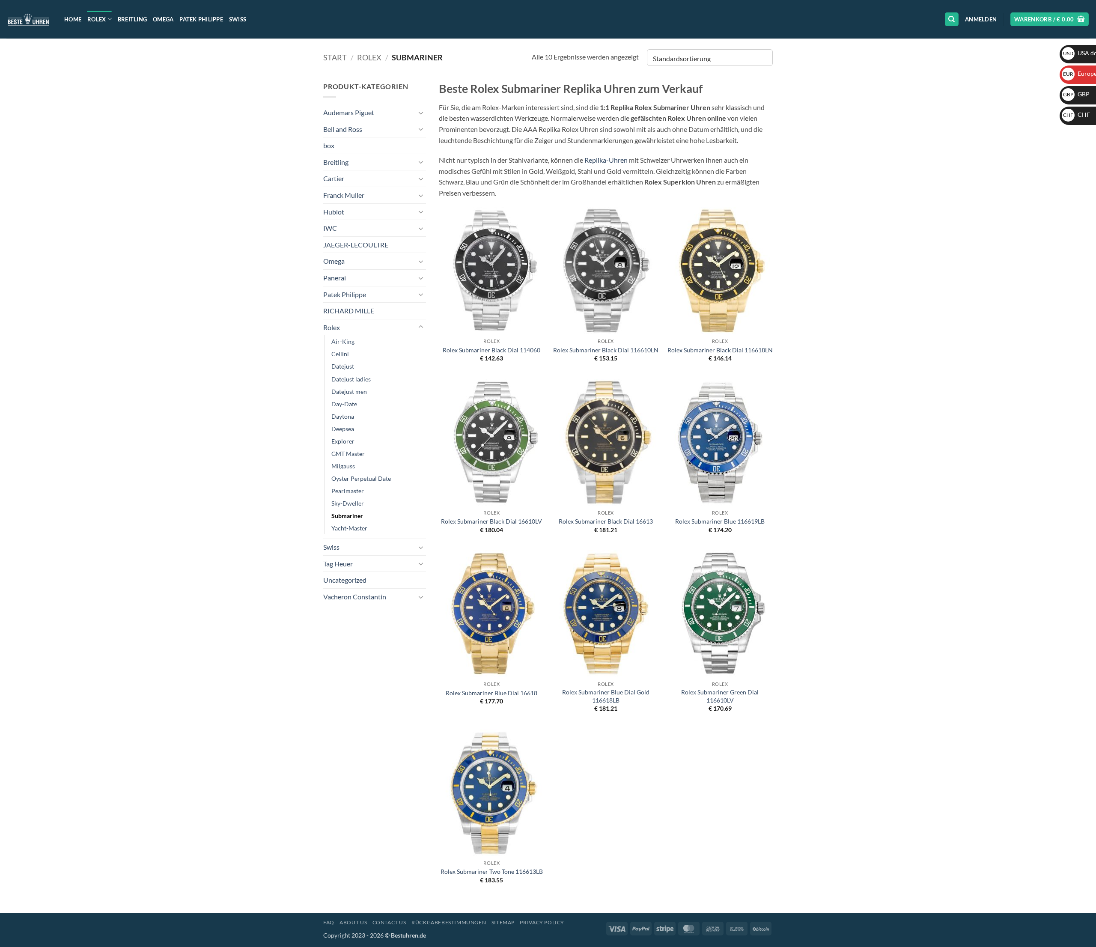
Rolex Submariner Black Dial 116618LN (720, 350)
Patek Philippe (201, 19)
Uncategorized (344, 580)
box (328, 145)
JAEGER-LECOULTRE (355, 245)
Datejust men (349, 391)
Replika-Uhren (606, 160)
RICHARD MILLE (348, 311)
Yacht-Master (349, 528)
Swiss (237, 19)
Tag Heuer (338, 564)
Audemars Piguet (348, 112)
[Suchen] (952, 19)
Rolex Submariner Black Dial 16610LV (491, 521)
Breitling (132, 19)
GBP (1076, 94)
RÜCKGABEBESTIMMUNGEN (448, 922)
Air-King (342, 341)
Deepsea (342, 428)
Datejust (342, 366)
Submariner (347, 515)
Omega (163, 19)
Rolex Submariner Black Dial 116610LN (605, 350)
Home (72, 19)
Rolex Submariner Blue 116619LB (720, 521)
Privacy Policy (542, 922)
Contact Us (389, 922)
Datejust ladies (351, 379)
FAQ (328, 922)
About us (353, 922)
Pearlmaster (347, 490)
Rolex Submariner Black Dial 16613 (606, 521)
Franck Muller (343, 195)
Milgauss (343, 466)
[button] (981, 19)
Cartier (333, 178)
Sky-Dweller (347, 503)
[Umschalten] (421, 112)
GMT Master (348, 453)
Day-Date (344, 404)
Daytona (342, 416)
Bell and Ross (342, 129)
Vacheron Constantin (354, 597)
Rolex (96, 19)
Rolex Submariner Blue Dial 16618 (491, 693)
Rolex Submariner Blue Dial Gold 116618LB (605, 696)
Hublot (333, 212)
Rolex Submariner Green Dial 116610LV (720, 696)
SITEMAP (503, 922)
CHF (1076, 114)
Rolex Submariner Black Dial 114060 (491, 350)
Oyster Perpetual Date (361, 478)
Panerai (334, 278)
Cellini (340, 353)
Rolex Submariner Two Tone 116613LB (492, 871)
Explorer (342, 441)
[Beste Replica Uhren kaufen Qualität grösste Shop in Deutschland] (28, 19)
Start (335, 57)
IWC (330, 228)
